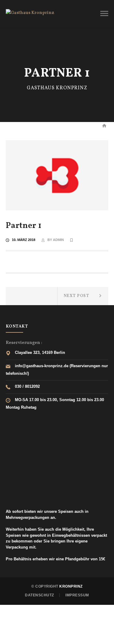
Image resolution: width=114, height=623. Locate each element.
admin (58, 240)
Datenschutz (39, 595)
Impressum (77, 595)
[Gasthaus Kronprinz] (30, 13)
